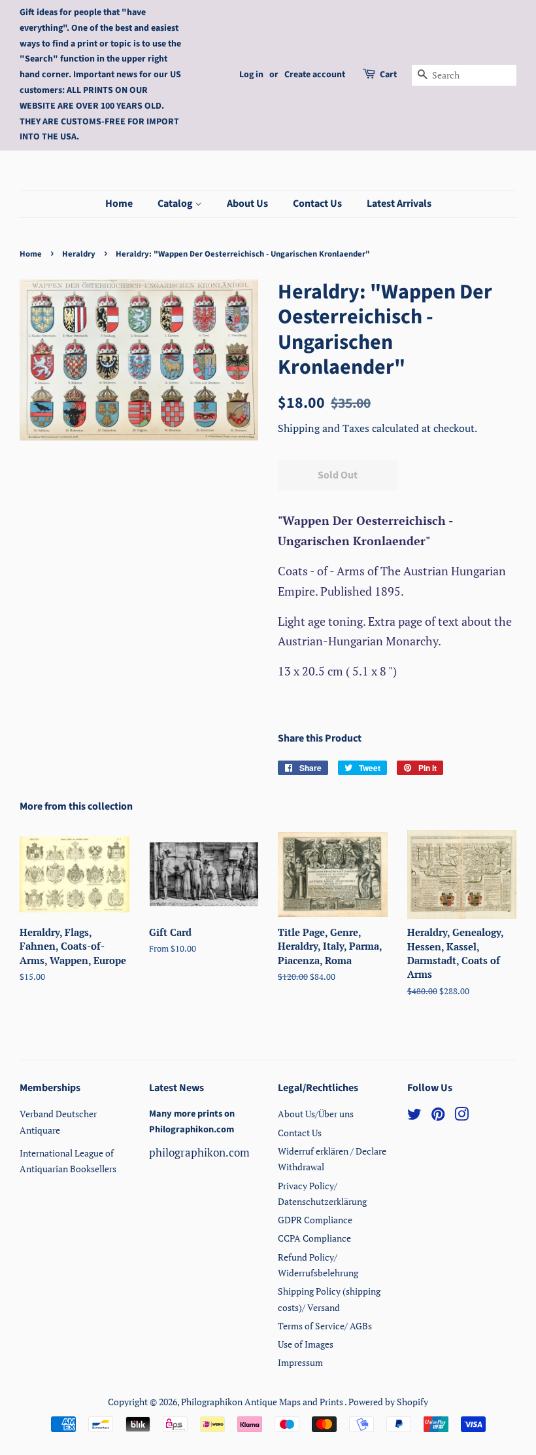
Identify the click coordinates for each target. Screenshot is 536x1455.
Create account (314, 74)
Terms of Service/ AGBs (325, 1326)
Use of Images (305, 1344)
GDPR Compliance (315, 1219)
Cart (388, 74)
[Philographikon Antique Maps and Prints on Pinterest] (438, 1116)
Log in (251, 74)
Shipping (300, 428)
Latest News (176, 1088)
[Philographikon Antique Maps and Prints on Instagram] (461, 1116)
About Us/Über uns (316, 1113)
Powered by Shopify (388, 1401)
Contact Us (317, 203)
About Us (247, 203)
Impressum (300, 1362)
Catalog (176, 203)
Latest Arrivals (399, 203)
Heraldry (78, 254)
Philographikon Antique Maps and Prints (262, 1401)
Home (119, 203)
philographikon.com (199, 1152)
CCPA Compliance (314, 1238)
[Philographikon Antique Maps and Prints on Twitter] (414, 1116)
